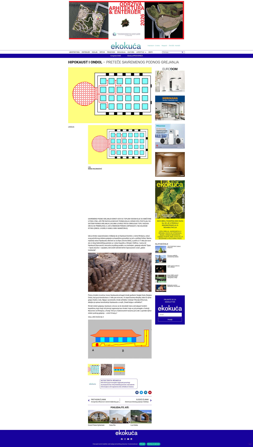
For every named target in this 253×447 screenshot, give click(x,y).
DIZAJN (94, 52)
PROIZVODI (111, 52)
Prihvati (142, 444)
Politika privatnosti (153, 444)
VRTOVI (102, 52)
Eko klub (171, 45)
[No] (250, 444)
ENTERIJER (86, 52)
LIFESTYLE (140, 52)
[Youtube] (128, 439)
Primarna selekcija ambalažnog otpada (172, 256)
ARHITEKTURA (74, 52)
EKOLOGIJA (121, 52)
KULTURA (131, 52)
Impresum (151, 45)
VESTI (150, 52)
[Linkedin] (131, 439)
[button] (137, 392)
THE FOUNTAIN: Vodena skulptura (174, 247)
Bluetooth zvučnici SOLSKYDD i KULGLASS (173, 286)
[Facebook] (122, 439)
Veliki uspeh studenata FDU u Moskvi (173, 266)
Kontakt (177, 45)
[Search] (182, 52)
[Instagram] (125, 439)
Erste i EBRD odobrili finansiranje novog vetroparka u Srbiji (172, 276)
